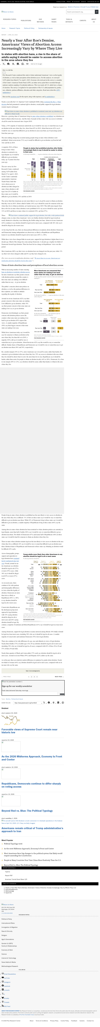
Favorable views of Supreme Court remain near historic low (29, 731)
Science (4, 954)
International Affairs (8, 923)
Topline (7, 872)
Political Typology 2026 (13, 844)
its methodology (50, 97)
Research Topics (9, 19)
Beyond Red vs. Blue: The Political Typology (27, 810)
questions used (15, 97)
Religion (4, 935)
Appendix (8, 893)
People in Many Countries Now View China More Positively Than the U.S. (32, 860)
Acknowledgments (11, 889)
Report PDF (8, 875)
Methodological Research (10, 966)
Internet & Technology (9, 958)
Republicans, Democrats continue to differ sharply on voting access (31, 785)
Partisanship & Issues (17, 699)
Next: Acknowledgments (33, 671)
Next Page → (59, 676)
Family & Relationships (9, 946)
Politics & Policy (7, 919)
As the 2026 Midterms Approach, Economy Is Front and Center (32, 758)
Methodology (9, 891)
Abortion (8, 699)
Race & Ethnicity (7, 931)
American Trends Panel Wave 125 (16, 879)
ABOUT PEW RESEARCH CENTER (10, 1011)
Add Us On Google (36, 64)
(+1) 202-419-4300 (7, 913)
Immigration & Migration (10, 927)
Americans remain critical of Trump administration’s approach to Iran (32, 829)
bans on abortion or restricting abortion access (16, 272)
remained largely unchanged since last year (10, 560)
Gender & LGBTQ (7, 943)
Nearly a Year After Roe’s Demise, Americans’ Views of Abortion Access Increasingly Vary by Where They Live (40, 888)
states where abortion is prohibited (42, 116)
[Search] (96, 12)
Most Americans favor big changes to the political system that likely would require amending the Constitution (33, 854)
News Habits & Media (9, 962)
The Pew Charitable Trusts (27, 1014)
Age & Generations (8, 939)
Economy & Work (7, 950)
